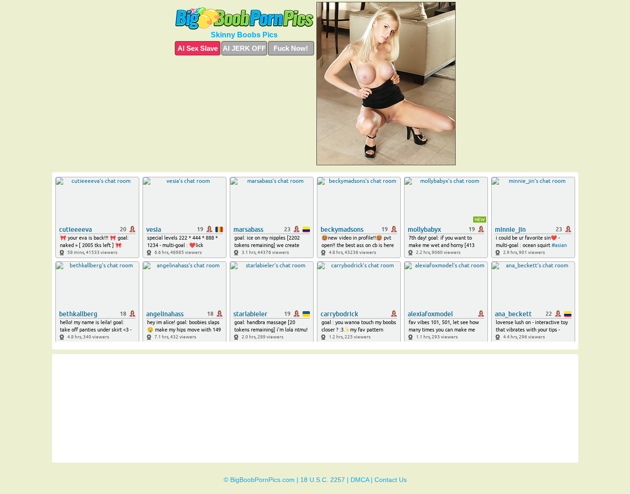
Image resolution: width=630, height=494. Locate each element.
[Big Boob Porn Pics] (244, 18)
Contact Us (390, 479)
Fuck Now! (290, 48)
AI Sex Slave (198, 48)
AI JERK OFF (244, 48)
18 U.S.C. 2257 (322, 479)
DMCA (360, 479)
